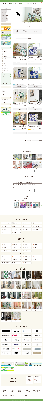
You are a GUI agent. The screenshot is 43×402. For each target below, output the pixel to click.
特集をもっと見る (26, 170)
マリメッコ (17, 30)
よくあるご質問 (4, 94)
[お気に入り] (38, 3)
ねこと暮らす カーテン (5, 15)
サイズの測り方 (12, 390)
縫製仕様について (4, 90)
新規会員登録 (4, 390)
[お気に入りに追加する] (13, 43)
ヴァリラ (35, 31)
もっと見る (26, 190)
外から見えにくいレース (5, 18)
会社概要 (26, 395)
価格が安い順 (29, 140)
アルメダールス (36, 30)
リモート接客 (3, 102)
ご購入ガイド (3, 88)
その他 (16, 32)
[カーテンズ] (4, 3)
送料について (3, 91)
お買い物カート (5, 395)
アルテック (26, 31)
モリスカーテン (4, 21)
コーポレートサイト (27, 394)
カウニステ (17, 31)
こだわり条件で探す (31, 4)
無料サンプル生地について (5, 99)
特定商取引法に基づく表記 (36, 390)
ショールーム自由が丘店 (27, 391)
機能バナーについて (12, 394)
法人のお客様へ (4, 95)
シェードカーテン (4, 12)
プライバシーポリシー (36, 391)
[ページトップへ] (41, 400)
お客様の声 (11, 391)
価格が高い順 (33, 140)
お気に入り (4, 394)
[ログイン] (39, 3)
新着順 (37, 140)
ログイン (4, 391)
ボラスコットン (27, 30)
